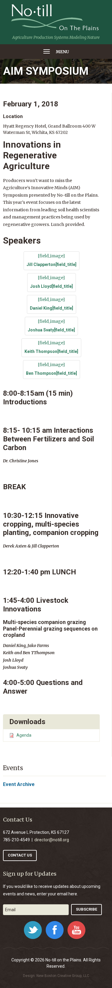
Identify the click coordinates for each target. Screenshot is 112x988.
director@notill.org (51, 839)
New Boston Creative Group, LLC (62, 976)
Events (13, 768)
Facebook (55, 930)
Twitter (33, 930)
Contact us (20, 855)
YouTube (76, 930)
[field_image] (51, 260)
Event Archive (19, 784)
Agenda (23, 735)
